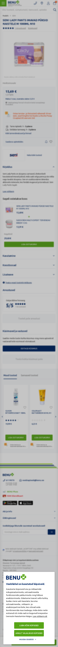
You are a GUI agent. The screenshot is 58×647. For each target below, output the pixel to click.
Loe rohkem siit (40, 616)
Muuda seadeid (26, 639)
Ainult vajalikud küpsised (29, 633)
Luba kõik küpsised (29, 625)
